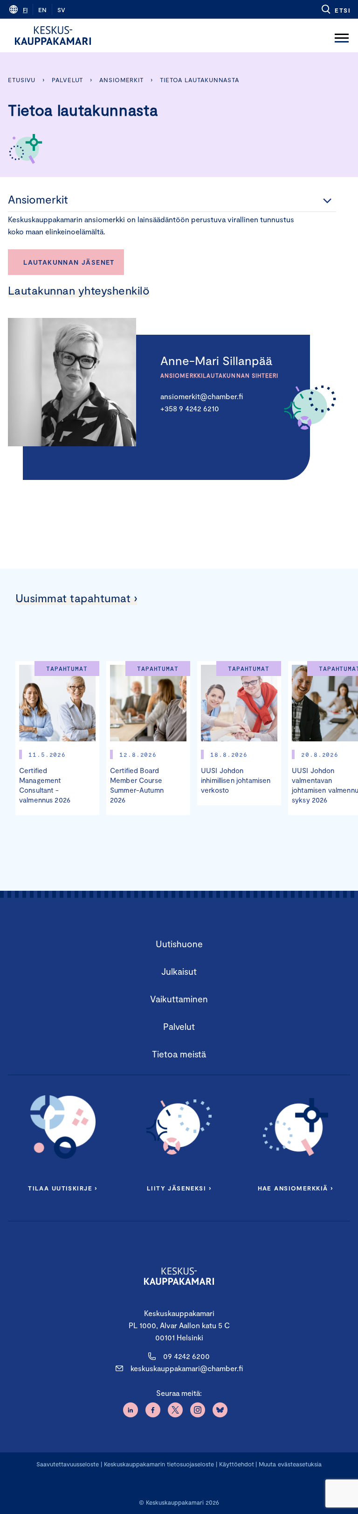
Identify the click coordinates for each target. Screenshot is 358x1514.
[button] (335, 9)
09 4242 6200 (186, 1356)
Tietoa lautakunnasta (199, 80)
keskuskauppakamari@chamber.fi (187, 1368)
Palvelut (67, 80)
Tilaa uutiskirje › (62, 1188)
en (42, 10)
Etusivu (21, 80)
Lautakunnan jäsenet (69, 262)
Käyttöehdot (236, 1464)
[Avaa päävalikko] (342, 35)
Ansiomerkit (121, 80)
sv (61, 10)
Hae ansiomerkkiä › (295, 1188)
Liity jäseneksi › (179, 1188)
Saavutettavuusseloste (67, 1464)
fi (25, 10)
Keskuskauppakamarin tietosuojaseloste (158, 1464)
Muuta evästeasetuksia (290, 1464)
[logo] (53, 35)
